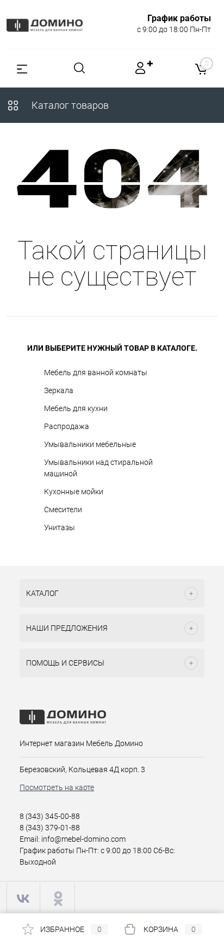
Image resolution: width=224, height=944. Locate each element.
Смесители (63, 509)
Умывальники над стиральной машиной (98, 468)
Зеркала (58, 390)
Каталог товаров (69, 105)
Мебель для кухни (76, 408)
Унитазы (59, 527)
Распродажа (66, 426)
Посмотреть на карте (57, 787)
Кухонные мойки (73, 491)
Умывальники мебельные (90, 444)
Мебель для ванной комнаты (95, 372)
